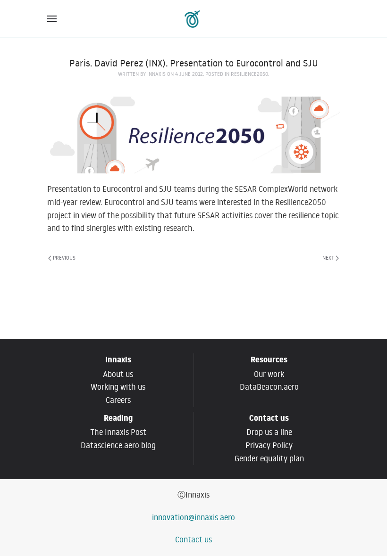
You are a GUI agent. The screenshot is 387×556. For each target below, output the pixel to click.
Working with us (118, 387)
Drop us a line (269, 432)
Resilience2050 (249, 74)
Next (328, 257)
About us (118, 374)
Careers (118, 400)
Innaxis (156, 74)
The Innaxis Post (118, 432)
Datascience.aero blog (118, 445)
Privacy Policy (269, 445)
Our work (269, 374)
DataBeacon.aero (269, 387)
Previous (64, 257)
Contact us (193, 539)
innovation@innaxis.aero (193, 517)
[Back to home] (193, 19)
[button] (52, 19)
